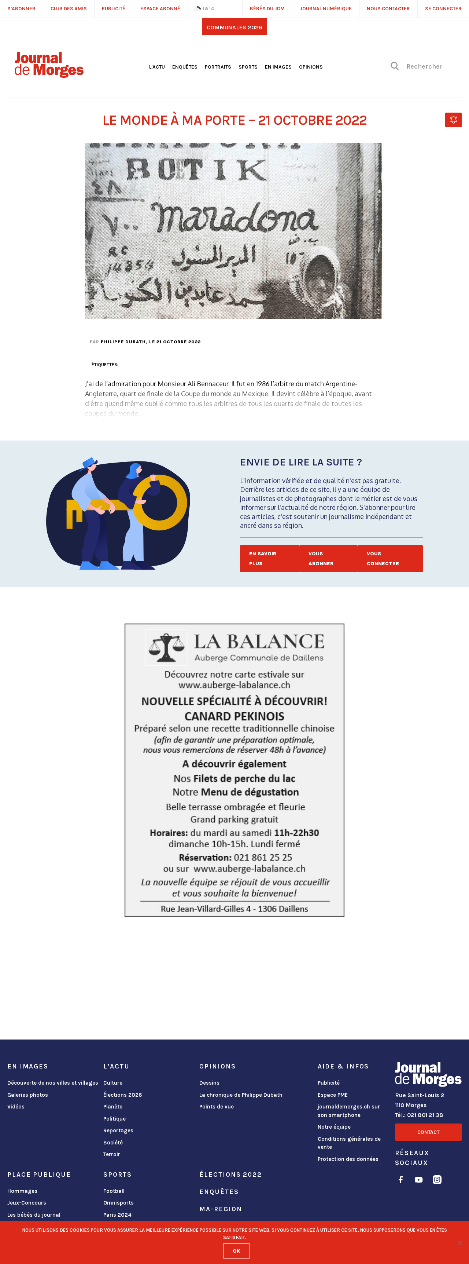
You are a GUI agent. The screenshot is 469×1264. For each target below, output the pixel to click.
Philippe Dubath (123, 341)
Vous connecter (383, 559)
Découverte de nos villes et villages (52, 1082)
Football (114, 1191)
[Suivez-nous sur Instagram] (437, 1181)
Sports (248, 67)
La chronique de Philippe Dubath (240, 1095)
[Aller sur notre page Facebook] (401, 1181)
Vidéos (16, 1106)
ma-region (220, 1209)
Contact (428, 1132)
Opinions (311, 67)
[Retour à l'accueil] (428, 1076)
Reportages (118, 1130)
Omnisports (118, 1202)
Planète (112, 1106)
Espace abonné (160, 9)
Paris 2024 (117, 1215)
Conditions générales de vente (349, 1143)
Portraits (218, 67)
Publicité (329, 1082)
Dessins (209, 1082)
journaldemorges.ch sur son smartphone (349, 1110)
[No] (460, 1242)
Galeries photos (27, 1095)
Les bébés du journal (33, 1215)
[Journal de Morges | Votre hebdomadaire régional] (49, 75)
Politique (114, 1118)
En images (278, 67)
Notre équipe (334, 1127)
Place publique (39, 1174)
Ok (236, 1251)
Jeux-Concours (26, 1202)
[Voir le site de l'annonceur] (234, 770)
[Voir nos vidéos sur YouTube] (419, 1181)
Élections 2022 (230, 1174)
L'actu (157, 67)
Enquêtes (184, 67)
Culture (112, 1082)
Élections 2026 (122, 1095)
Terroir (111, 1154)
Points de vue (216, 1106)
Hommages (22, 1191)
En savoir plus (262, 559)
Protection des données (348, 1159)
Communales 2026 (234, 27)
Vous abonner (321, 559)
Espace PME (333, 1095)
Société (113, 1142)
